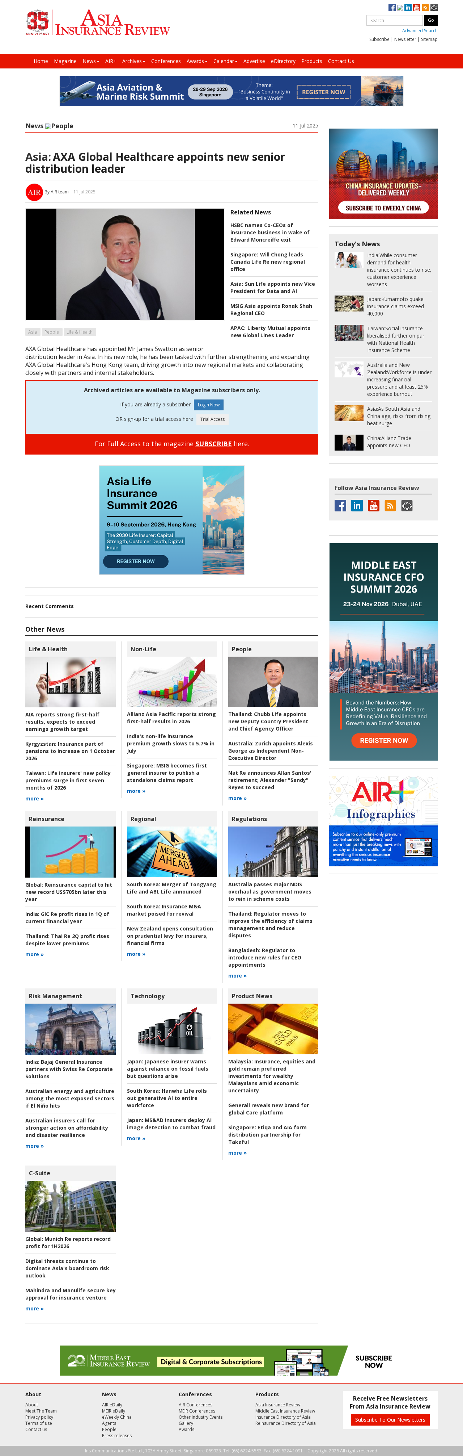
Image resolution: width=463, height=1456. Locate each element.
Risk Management (55, 996)
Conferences (166, 61)
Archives (132, 61)
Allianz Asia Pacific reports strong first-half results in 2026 (171, 718)
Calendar (223, 61)
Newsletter (405, 39)
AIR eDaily (112, 1405)
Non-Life (143, 649)
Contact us (36, 1429)
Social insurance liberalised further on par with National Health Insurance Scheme (395, 339)
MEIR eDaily (113, 1411)
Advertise (254, 61)
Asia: (38, 156)
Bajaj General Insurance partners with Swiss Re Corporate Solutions (69, 1069)
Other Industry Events (200, 1417)
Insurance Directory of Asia (283, 1417)
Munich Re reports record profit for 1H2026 (68, 1242)
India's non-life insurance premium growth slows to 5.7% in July (170, 743)
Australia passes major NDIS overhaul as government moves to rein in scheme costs (269, 891)
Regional (143, 819)
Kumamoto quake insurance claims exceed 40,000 (395, 306)
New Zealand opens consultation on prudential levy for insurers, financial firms (170, 935)
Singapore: (244, 254)
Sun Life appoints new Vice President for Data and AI (272, 287)
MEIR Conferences (197, 1411)
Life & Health (80, 332)
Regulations (249, 819)
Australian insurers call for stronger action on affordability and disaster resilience (66, 1127)
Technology (148, 996)
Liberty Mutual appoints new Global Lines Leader (270, 332)
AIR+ (110, 61)
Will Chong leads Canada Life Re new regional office (267, 261)
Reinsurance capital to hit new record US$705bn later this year (68, 892)
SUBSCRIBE (213, 443)
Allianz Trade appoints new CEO (389, 442)
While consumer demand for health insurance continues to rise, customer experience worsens (399, 270)
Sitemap (429, 39)
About (31, 1405)
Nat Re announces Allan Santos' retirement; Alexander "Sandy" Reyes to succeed (269, 780)
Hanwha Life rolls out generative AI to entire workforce (167, 1098)
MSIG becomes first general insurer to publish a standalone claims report (167, 772)
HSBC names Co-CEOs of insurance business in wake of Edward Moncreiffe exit (270, 232)
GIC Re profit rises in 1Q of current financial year (67, 918)
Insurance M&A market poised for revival (164, 910)
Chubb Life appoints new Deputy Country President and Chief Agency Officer (268, 721)
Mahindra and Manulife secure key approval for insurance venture (70, 1294)
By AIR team (56, 192)
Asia (32, 332)
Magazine (65, 61)
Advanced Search (420, 31)
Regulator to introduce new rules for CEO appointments (264, 957)
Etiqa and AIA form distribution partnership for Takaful (267, 1134)
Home (41, 61)
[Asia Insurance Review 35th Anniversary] (97, 22)
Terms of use (38, 1423)
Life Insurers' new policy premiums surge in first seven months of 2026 (68, 780)
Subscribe (379, 39)
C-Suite (39, 1173)
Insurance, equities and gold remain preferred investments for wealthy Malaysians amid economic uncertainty (271, 1076)
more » (34, 798)
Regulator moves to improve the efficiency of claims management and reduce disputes (270, 924)
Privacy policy (39, 1417)
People (62, 125)
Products (311, 61)
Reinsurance (46, 819)
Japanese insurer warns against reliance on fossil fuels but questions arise (167, 1068)
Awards (195, 61)
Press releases (117, 1435)
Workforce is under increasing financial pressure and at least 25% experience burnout (399, 379)
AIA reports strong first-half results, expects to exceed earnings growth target (62, 721)
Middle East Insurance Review (285, 1411)
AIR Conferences (195, 1405)
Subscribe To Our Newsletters (390, 1419)
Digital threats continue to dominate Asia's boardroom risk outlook (67, 1268)
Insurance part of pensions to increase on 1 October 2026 (70, 751)
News (89, 61)
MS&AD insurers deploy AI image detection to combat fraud (171, 1124)
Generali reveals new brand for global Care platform (268, 1109)
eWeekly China (117, 1417)
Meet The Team (41, 1411)
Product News (252, 996)
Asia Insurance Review (277, 1405)
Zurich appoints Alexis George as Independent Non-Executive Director (270, 750)
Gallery (186, 1423)
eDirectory (283, 61)
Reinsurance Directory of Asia (285, 1423)
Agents (109, 1423)
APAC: (238, 328)
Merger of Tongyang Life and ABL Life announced (171, 888)
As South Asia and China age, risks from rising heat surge (398, 416)
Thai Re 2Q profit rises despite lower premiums (67, 940)
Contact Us (341, 61)
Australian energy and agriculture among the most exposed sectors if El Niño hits (69, 1098)
